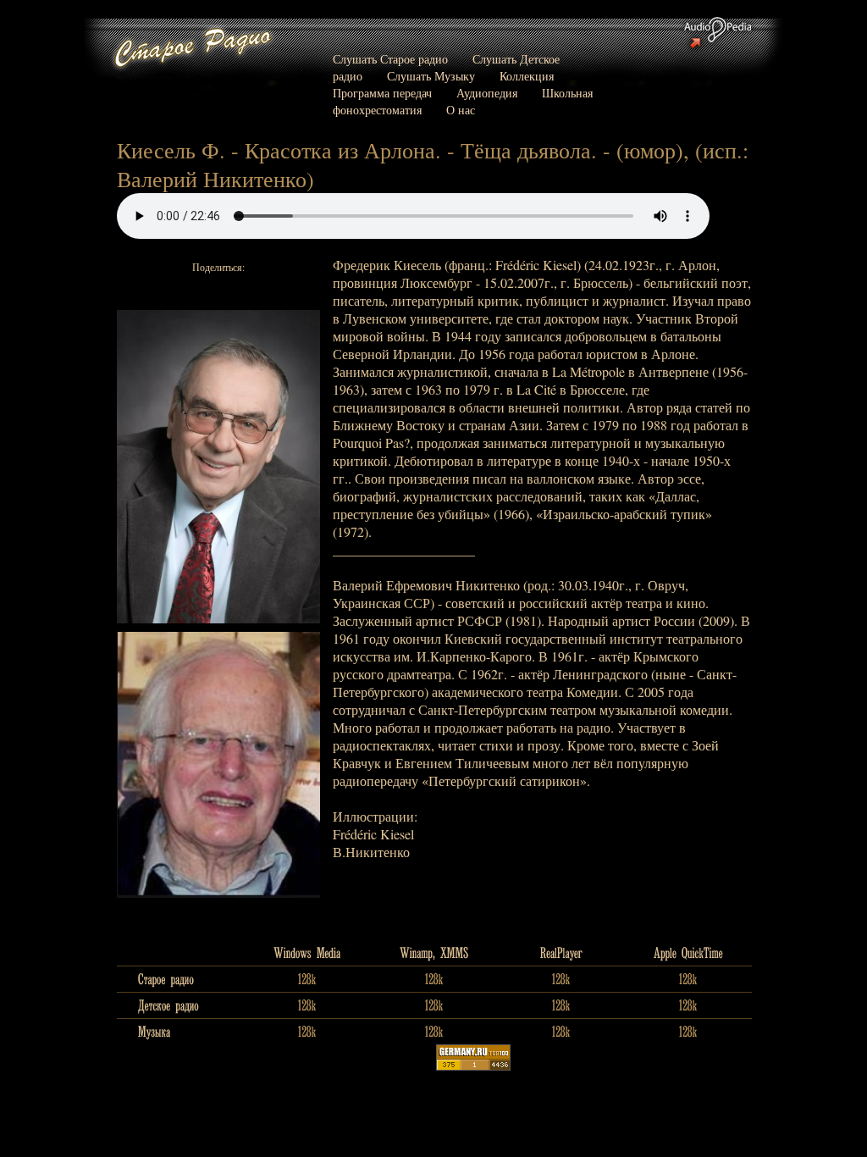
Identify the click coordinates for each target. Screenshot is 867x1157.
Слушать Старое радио (390, 59)
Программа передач (382, 93)
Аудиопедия (486, 93)
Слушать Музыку (431, 76)
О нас (460, 110)
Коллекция (527, 76)
